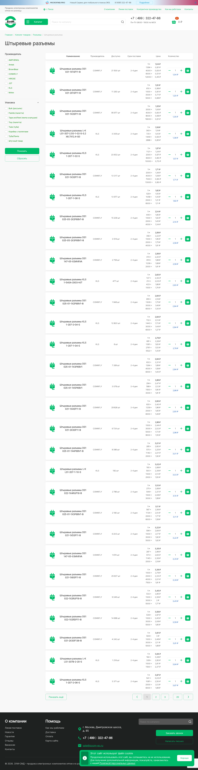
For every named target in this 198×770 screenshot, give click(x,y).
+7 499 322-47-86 (145, 18)
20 (177, 697)
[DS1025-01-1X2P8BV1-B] (52, 302)
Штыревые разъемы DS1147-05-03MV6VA (73, 555)
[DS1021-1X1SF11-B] (52, 71)
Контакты (189, 9)
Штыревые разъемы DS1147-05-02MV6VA (73, 260)
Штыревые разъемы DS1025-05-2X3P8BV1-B (73, 239)
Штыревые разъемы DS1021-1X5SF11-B (73, 534)
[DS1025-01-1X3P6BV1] (52, 366)
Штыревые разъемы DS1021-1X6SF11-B (73, 576)
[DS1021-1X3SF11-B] (52, 176)
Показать (22, 151)
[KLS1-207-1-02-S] (52, 155)
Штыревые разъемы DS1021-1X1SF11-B (73, 70)
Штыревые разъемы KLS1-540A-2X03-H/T (73, 281)
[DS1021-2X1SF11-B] (52, 92)
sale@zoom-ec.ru (93, 745)
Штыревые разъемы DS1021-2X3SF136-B (73, 639)
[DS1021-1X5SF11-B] (52, 534)
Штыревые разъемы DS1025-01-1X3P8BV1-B (73, 513)
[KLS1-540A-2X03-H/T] (52, 281)
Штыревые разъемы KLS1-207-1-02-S (73, 154)
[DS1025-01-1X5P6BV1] (52, 387)
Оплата (49, 736)
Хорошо (184, 758)
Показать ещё (56, 697)
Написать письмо (174, 741)
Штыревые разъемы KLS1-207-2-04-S (73, 323)
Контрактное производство (149, 9)
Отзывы (9, 740)
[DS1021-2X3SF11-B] (52, 429)
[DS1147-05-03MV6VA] (52, 555)
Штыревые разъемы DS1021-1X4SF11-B (73, 407)
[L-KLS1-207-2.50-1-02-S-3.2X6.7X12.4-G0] (52, 134)
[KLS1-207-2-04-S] (52, 323)
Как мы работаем (173, 9)
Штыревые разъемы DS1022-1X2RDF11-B (73, 618)
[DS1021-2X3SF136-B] (52, 639)
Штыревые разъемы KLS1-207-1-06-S (73, 197)
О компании (109, 9)
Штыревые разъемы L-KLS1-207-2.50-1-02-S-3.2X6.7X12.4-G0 (73, 133)
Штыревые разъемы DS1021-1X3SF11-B (73, 175)
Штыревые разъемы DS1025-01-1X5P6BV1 (73, 386)
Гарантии (10, 736)
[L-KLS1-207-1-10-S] (52, 471)
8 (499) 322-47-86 (123, 2)
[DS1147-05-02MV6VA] (52, 260)
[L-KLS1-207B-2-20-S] (52, 660)
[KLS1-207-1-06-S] (52, 197)
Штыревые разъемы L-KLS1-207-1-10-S (73, 470)
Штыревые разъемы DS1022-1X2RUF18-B (73, 597)
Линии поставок (125, 9)
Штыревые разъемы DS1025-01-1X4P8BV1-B (73, 449)
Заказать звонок (174, 733)
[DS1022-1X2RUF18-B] (52, 597)
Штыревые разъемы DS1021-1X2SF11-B (73, 112)
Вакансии (10, 745)
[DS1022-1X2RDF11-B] (52, 618)
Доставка (50, 732)
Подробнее (144, 2)
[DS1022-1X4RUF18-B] (52, 492)
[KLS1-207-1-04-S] (52, 344)
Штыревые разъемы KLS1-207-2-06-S (73, 681)
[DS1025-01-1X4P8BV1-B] (52, 450)
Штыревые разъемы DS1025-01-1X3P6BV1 (73, 365)
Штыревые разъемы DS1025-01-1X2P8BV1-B (73, 302)
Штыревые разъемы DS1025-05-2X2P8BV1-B (73, 218)
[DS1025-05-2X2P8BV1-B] (52, 218)
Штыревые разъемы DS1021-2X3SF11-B (73, 428)
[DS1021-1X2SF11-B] (52, 113)
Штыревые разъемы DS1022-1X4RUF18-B (73, 491)
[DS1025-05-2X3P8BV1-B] (52, 239)
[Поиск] (122, 22)
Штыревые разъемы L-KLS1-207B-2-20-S (73, 660)
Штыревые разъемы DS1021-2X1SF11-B (73, 91)
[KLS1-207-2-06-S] (52, 681)
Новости (9, 732)
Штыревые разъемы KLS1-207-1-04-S (73, 344)
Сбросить (22, 158)
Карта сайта (51, 740)
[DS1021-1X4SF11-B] (52, 408)
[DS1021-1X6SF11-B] (52, 576)
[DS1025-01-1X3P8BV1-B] (52, 513)
